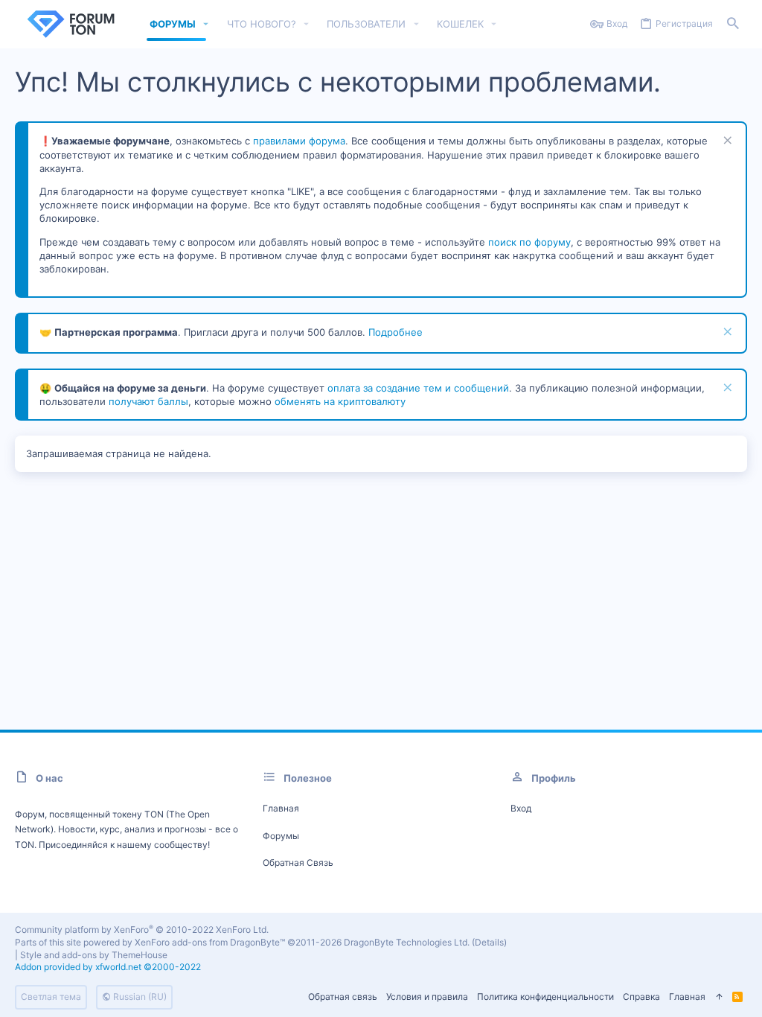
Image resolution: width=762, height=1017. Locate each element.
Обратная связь (298, 862)
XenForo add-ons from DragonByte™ (210, 942)
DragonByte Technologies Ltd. (407, 942)
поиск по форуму (529, 242)
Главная (281, 808)
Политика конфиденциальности (545, 996)
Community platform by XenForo (142, 929)
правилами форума (299, 141)
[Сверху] (719, 997)
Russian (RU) (139, 996)
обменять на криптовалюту (340, 401)
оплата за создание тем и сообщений (418, 388)
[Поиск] (733, 24)
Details (489, 942)
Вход (520, 808)
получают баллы (148, 401)
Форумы (281, 835)
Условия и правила (427, 996)
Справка (641, 996)
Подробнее (395, 332)
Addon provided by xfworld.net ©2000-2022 (108, 966)
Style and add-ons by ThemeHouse (93, 954)
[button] (206, 24)
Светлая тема (51, 996)
